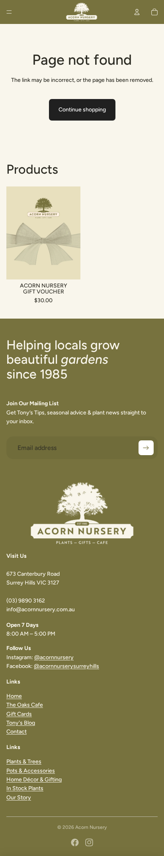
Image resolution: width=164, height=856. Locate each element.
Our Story (18, 797)
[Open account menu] (137, 12)
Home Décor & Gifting (34, 779)
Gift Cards (19, 714)
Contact (16, 731)
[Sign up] (146, 448)
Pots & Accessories (30, 770)
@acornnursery (54, 657)
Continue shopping (82, 109)
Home (14, 696)
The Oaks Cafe (24, 704)
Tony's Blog (20, 722)
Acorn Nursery (91, 827)
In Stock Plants (24, 788)
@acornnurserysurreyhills (66, 666)
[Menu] (9, 12)
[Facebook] (75, 842)
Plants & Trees (23, 761)
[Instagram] (89, 842)
